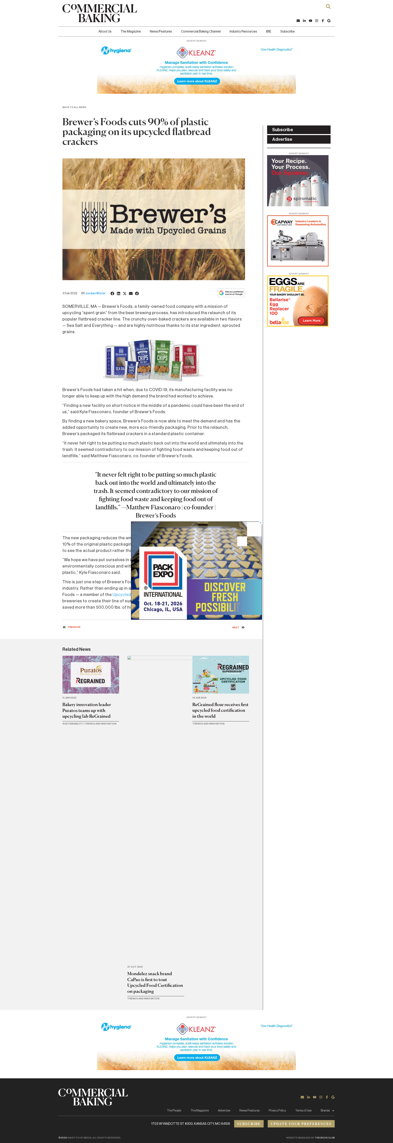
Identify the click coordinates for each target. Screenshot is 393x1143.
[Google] (329, 20)
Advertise (224, 1110)
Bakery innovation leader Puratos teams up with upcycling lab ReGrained (86, 710)
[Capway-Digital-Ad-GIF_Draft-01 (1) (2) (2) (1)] (298, 265)
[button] (112, 293)
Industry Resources (243, 31)
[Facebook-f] (322, 20)
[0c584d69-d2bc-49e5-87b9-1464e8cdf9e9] (196, 618)
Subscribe (287, 31)
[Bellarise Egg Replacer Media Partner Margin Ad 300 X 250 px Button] (298, 325)
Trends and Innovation (100, 723)
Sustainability (72, 723)
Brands (325, 1110)
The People (174, 1110)
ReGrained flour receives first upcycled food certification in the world (220, 710)
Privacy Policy (277, 1110)
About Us (105, 31)
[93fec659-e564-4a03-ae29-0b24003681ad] (196, 92)
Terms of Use (303, 1110)
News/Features (161, 31)
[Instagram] (316, 20)
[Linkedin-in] (304, 20)
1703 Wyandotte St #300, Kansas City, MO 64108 (190, 1123)
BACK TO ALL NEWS (74, 107)
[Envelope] (298, 20)
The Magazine (131, 31)
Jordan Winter (96, 293)
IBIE (268, 31)
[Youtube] (310, 20)
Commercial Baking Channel (201, 31)
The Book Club (325, 1137)
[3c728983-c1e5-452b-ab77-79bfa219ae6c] (298, 205)
